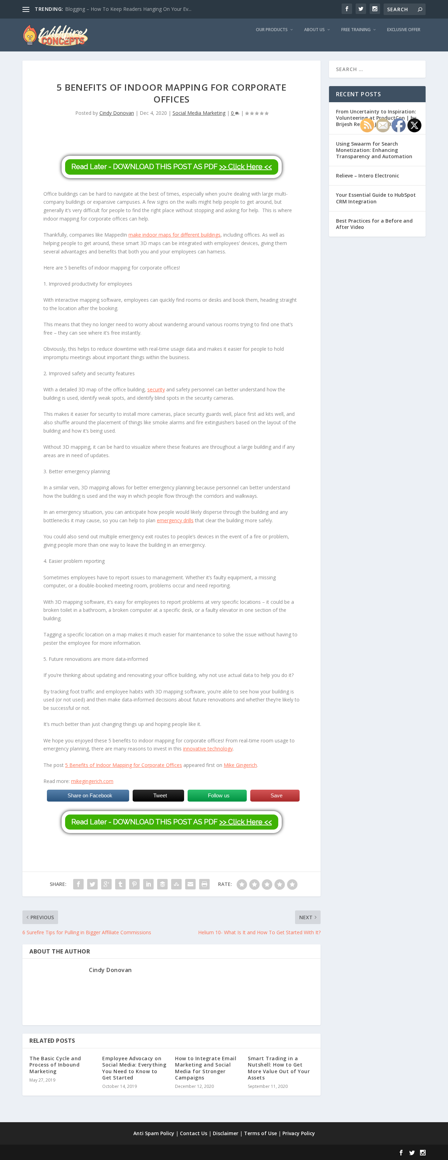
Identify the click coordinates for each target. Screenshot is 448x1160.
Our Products (272, 30)
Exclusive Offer (403, 30)
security (156, 389)
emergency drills (175, 520)
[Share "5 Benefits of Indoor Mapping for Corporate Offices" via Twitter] (92, 884)
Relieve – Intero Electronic (367, 175)
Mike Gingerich (240, 765)
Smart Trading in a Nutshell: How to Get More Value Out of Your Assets (279, 1068)
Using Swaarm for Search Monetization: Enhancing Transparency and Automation (374, 150)
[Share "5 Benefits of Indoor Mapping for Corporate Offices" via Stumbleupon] (176, 884)
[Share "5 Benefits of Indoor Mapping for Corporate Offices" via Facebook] (78, 884)
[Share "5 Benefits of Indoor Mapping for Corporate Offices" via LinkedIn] (148, 884)
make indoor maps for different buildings (174, 234)
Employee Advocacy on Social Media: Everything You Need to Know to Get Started (134, 1068)
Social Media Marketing (199, 113)
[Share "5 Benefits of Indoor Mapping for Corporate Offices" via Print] (204, 884)
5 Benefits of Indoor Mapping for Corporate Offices (123, 765)
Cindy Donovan (116, 113)
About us (314, 30)
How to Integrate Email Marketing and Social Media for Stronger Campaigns (205, 1068)
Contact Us (193, 1133)
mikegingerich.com (92, 781)
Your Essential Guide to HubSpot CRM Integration (376, 197)
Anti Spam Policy (153, 1133)
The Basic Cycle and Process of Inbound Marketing (55, 1064)
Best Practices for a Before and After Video (374, 223)
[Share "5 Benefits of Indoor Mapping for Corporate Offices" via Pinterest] (134, 884)
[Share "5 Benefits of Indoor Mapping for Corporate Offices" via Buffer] (162, 884)
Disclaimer (225, 1133)
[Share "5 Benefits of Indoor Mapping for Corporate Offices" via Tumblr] (120, 884)
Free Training (356, 30)
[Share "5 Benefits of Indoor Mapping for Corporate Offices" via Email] (190, 884)
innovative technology (208, 748)
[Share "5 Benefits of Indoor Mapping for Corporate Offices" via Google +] (106, 884)
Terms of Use (260, 1133)
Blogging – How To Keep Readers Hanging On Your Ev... (128, 9)
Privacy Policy (298, 1133)
